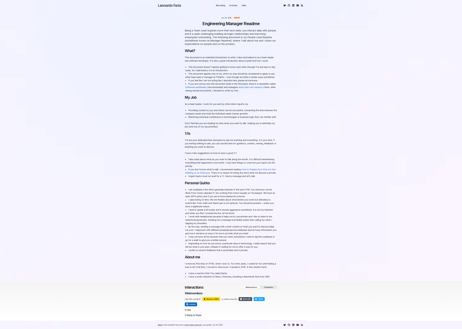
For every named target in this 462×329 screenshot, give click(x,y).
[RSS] (302, 5)
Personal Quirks (197, 183)
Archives (233, 5)
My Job (190, 97)
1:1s (187, 133)
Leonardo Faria (169, 5)
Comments (268, 287)
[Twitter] (284, 5)
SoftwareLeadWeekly (196, 87)
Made (160, 325)
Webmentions (251, 287)
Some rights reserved (193, 325)
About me (192, 257)
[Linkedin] (293, 5)
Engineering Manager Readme (231, 23)
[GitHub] (289, 5)
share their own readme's (251, 87)
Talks (243, 5)
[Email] (297, 5)
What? (190, 51)
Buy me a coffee (213, 299)
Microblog (220, 5)
